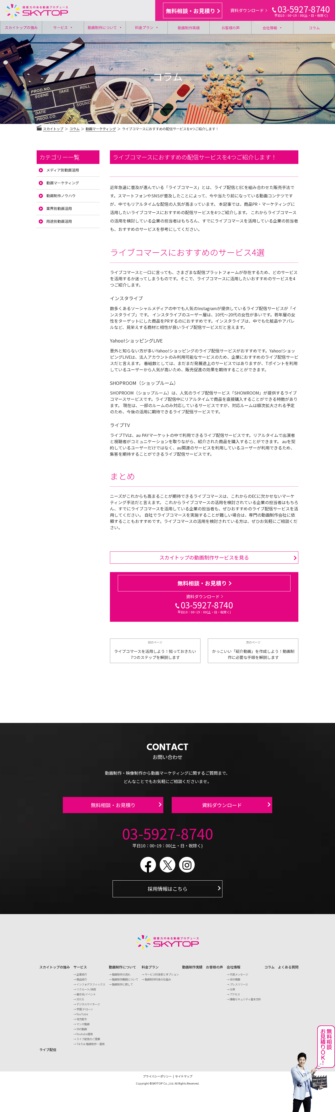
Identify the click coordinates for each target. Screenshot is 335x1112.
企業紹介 (81, 974)
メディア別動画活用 (62, 170)
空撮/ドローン (84, 1009)
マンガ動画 (83, 1024)
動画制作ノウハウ (61, 195)
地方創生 (81, 1019)
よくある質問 (288, 967)
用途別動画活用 (59, 221)
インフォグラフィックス (90, 984)
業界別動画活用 (59, 208)
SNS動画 (81, 1029)
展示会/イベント (86, 994)
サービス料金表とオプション (162, 974)
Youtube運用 (84, 1034)
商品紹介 (81, 979)
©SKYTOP (156, 1083)
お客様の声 (230, 27)
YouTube (82, 1014)
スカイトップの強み (21, 27)
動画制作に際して (122, 984)
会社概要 (235, 979)
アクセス (235, 994)
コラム (314, 27)
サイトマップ (183, 1076)
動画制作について (102, 27)
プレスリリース (239, 984)
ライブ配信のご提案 (88, 1039)
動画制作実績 (189, 27)
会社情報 (270, 27)
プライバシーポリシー (157, 1076)
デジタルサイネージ (88, 1004)
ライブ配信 (47, 1049)
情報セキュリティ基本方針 (245, 999)
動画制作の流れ (121, 974)
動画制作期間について (125, 979)
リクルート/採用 (86, 989)
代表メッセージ (239, 974)
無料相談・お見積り (190, 11)
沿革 (232, 989)
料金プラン (144, 27)
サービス (60, 27)
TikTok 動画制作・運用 (90, 1044)
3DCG (80, 999)
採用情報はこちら (167, 888)
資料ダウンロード (247, 10)
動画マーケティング (62, 182)
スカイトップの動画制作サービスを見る (204, 557)
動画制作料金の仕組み (158, 979)
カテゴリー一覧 (59, 157)
